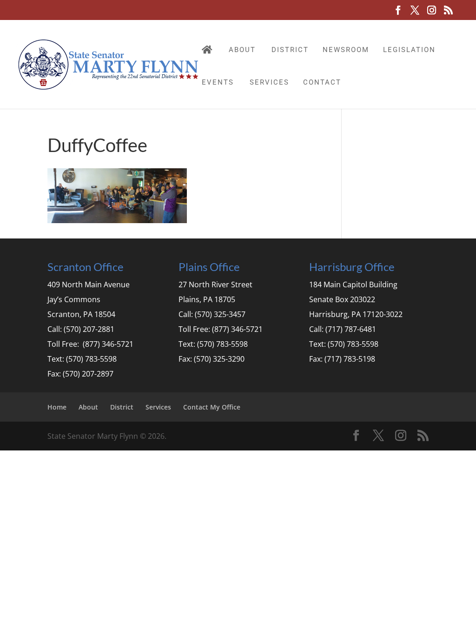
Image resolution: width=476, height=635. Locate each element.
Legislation (409, 50)
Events (218, 82)
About (242, 50)
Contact (322, 82)
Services (269, 82)
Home (56, 407)
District (290, 50)
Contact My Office (211, 407)
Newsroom (346, 50)
